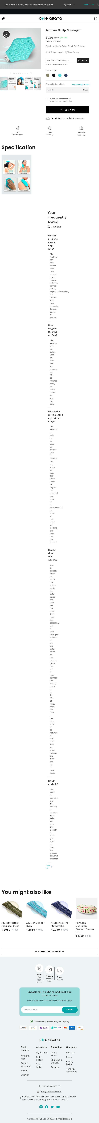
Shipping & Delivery (56, 1061)
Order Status (54, 1054)
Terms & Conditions (71, 1070)
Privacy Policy (69, 1063)
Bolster (24, 1070)
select (87, 5)
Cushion (25, 1074)
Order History (39, 1058)
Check (85, 90)
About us (70, 1052)
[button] (14, 73)
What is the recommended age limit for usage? (49, 416)
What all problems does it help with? (49, 242)
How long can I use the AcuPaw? (49, 330)
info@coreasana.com (51, 1091)
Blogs (69, 1057)
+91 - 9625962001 (51, 1086)
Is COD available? (49, 782)
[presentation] (31, 73)
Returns (55, 1067)
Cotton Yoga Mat (26, 1064)
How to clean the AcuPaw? (49, 555)
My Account (42, 1052)
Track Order (39, 1066)
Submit (69, 1009)
